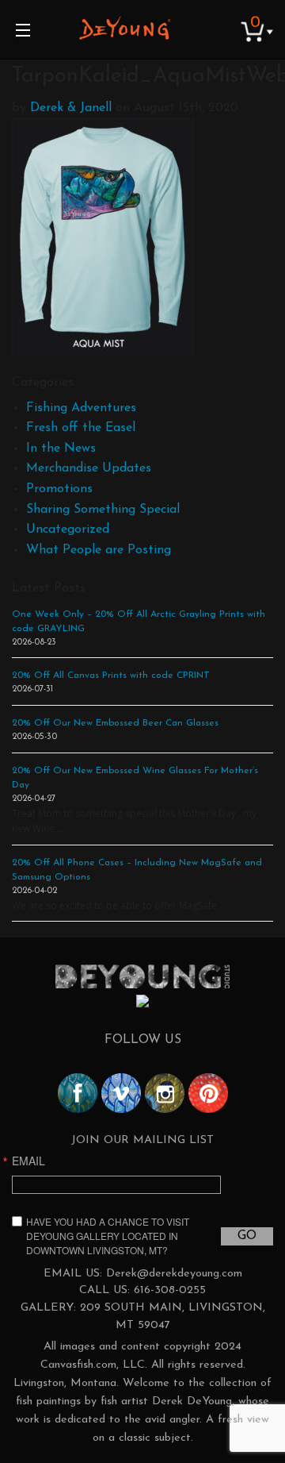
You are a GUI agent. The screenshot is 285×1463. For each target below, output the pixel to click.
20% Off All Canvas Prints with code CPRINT (111, 675)
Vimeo (121, 1093)
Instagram (164, 1093)
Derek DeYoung (124, 28)
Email (28, 1160)
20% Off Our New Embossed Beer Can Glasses (115, 723)
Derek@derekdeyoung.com (174, 1274)
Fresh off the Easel (80, 428)
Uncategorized (67, 529)
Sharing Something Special (103, 509)
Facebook (77, 1093)
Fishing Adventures (81, 408)
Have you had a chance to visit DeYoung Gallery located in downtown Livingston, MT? (107, 1236)
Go (247, 1236)
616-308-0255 (170, 1290)
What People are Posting (98, 550)
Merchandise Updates (88, 468)
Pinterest (208, 1093)
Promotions (59, 489)
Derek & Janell (71, 108)
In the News (61, 448)
